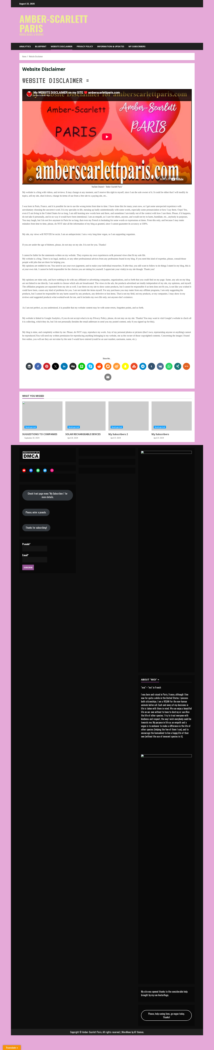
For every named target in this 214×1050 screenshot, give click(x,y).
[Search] (194, 46)
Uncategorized (30, 427)
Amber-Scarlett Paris (53, 23)
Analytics (25, 46)
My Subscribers (137, 46)
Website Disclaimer (61, 46)
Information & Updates (110, 46)
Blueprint (40, 46)
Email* (25, 555)
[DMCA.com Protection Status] (31, 454)
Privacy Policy (85, 46)
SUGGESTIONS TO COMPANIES (42, 416)
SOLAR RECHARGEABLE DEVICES (85, 416)
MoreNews (126, 1032)
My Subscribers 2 (128, 416)
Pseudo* (26, 544)
